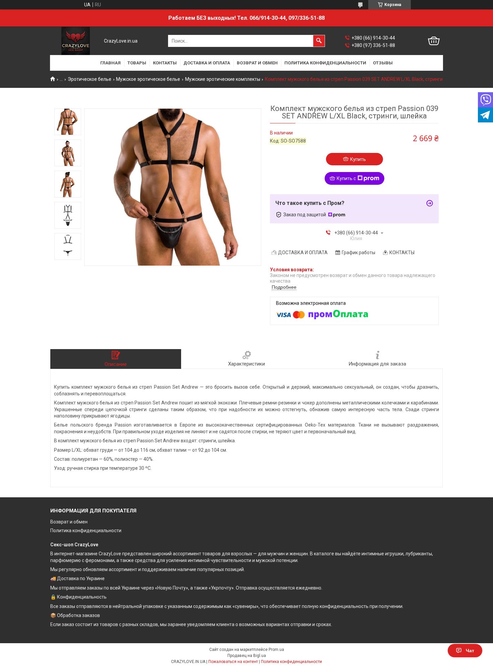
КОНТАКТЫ (165, 62)
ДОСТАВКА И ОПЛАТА (206, 62)
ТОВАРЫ (136, 62)
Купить (358, 159)
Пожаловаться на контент (233, 661)
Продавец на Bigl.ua (246, 655)
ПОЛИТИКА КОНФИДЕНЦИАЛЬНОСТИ (325, 62)
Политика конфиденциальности (85, 530)
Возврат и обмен (69, 521)
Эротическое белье (89, 79)
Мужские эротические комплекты (222, 79)
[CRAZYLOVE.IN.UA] (75, 40)
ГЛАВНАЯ (110, 62)
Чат (470, 650)
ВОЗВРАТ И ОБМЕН (257, 62)
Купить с (346, 178)
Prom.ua (276, 649)
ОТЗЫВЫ (383, 62)
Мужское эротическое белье (148, 79)
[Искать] (319, 41)
